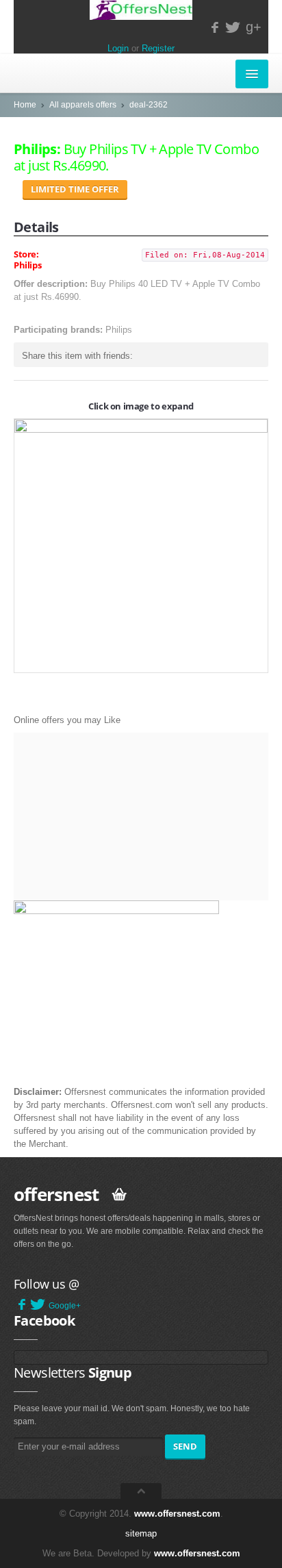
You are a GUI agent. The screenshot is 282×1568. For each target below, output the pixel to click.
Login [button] (118, 48)
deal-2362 (148, 105)
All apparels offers (82, 105)
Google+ (65, 1306)
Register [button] (158, 48)
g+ (253, 26)
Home (25, 105)
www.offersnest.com (177, 1513)
